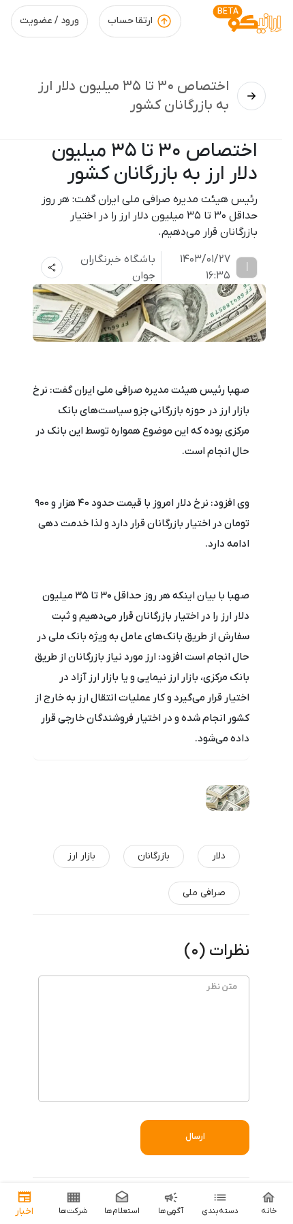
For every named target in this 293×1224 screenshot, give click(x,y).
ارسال (195, 1136)
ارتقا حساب (130, 20)
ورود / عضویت (49, 20)
